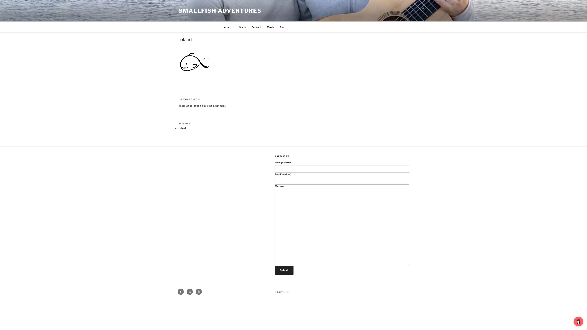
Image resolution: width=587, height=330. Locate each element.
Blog (281, 27)
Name (283, 162)
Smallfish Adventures (220, 10)
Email (283, 174)
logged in (198, 105)
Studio (242, 27)
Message (279, 186)
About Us (228, 27)
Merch (270, 27)
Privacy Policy (282, 291)
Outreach (256, 27)
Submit (284, 270)
